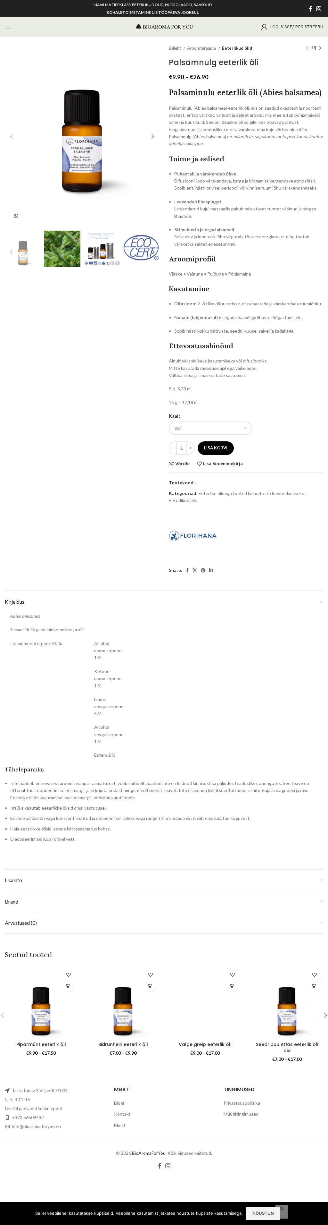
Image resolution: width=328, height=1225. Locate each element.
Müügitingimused (241, 1114)
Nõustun (263, 1213)
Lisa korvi (215, 447)
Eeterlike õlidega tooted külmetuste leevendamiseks (251, 493)
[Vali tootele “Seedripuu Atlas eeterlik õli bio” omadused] (314, 986)
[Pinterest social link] (203, 570)
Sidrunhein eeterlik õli (123, 1044)
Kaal (173, 416)
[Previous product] (307, 48)
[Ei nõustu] (281, 1212)
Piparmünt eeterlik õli (41, 1044)
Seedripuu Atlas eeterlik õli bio (287, 1047)
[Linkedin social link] (211, 570)
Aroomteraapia (202, 48)
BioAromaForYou (149, 1153)
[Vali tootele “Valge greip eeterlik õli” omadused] (232, 986)
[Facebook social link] (310, 8)
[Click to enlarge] (16, 216)
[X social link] (195, 570)
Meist (120, 1125)
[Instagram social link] (318, 8)
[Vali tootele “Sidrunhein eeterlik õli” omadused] (150, 986)
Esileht (175, 48)
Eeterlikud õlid (237, 48)
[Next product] (320, 48)
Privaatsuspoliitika (242, 1103)
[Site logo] (164, 26)
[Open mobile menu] (8, 27)
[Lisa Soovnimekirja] (68, 975)
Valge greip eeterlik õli (205, 1044)
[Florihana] (193, 536)
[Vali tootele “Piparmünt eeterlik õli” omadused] (68, 986)
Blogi (119, 1103)
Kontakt (122, 1114)
